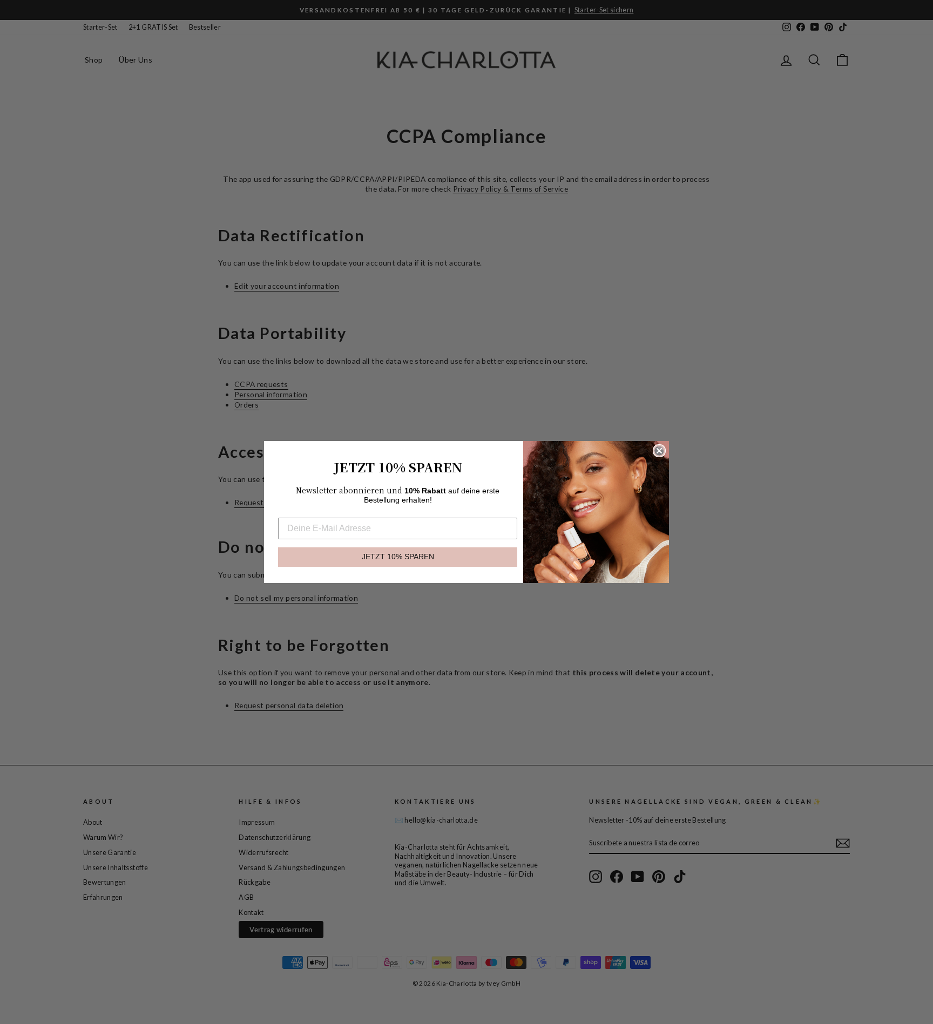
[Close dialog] (659, 450)
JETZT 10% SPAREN (398, 557)
